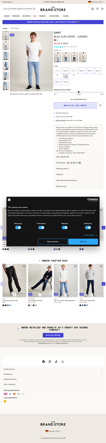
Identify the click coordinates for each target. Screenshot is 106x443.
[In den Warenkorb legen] (14, 294)
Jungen (7, 16)
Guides (66, 16)
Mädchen (16, 16)
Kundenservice (7, 2)
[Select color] (3, 249)
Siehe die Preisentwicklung (66, 180)
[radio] (65, 71)
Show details (89, 235)
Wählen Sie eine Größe (75, 105)
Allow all (83, 241)
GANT (57, 33)
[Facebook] (43, 361)
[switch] (41, 227)
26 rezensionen (72, 46)
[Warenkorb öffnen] (102, 9)
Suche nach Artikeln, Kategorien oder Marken (17, 8)
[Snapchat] (62, 361)
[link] (53, 9)
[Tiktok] (56, 361)
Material (59, 174)
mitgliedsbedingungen (44, 343)
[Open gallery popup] (31, 61)
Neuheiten (26, 16)
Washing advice (62, 168)
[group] (79, 76)
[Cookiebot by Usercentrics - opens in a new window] (89, 199)
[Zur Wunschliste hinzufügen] (100, 105)
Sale (35, 16)
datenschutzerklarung (62, 343)
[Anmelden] (92, 9)
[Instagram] (50, 361)
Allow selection (52, 241)
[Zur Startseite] (53, 9)
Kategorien (54, 16)
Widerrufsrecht (61, 120)
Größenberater (80, 99)
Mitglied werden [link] (53, 335)
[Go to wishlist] (97, 9)
